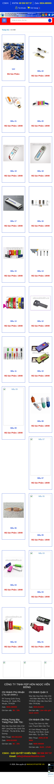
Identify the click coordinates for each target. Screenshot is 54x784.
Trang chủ (5, 30)
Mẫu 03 (40, 592)
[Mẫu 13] (13, 303)
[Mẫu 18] (40, 153)
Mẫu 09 (13, 428)
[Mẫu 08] (40, 403)
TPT (13, 69)
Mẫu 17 (13, 221)
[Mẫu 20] (40, 103)
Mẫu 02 (13, 642)
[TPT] (13, 51)
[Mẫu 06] (13, 510)
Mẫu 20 (40, 121)
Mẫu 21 (13, 121)
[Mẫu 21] (13, 103)
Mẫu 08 (40, 421)
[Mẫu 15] (13, 253)
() (35, 8)
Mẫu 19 (13, 171)
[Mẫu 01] (40, 624)
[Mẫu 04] (13, 567)
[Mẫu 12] (40, 303)
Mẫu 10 (40, 371)
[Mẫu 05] (40, 513)
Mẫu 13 (13, 321)
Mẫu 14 (40, 271)
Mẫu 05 (40, 535)
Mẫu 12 (40, 321)
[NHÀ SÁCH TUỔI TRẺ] (27, 15)
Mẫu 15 (13, 271)
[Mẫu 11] (13, 353)
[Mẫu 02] (13, 624)
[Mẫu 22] (40, 53)
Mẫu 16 (40, 221)
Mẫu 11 (14, 371)
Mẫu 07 (40, 478)
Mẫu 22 (40, 71)
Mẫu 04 (13, 585)
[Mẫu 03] (40, 570)
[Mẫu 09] (13, 406)
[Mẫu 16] (40, 203)
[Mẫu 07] (40, 456)
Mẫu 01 (40, 642)
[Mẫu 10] (40, 353)
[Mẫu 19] (13, 153)
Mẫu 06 (13, 528)
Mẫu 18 (40, 171)
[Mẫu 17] (13, 203)
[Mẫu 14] (40, 253)
